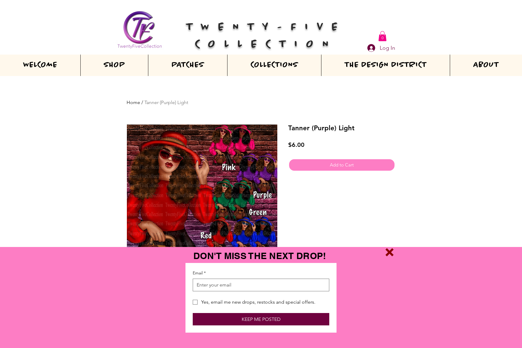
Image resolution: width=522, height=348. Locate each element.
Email (199, 273)
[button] (389, 252)
